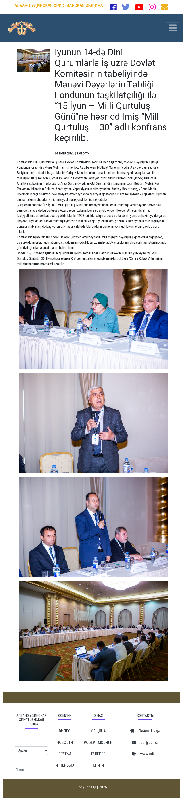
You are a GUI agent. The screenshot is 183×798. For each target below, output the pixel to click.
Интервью (65, 765)
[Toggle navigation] (172, 27)
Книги (98, 765)
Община (98, 731)
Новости (65, 742)
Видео (65, 731)
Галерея (98, 753)
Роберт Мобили (98, 742)
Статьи (64, 753)
